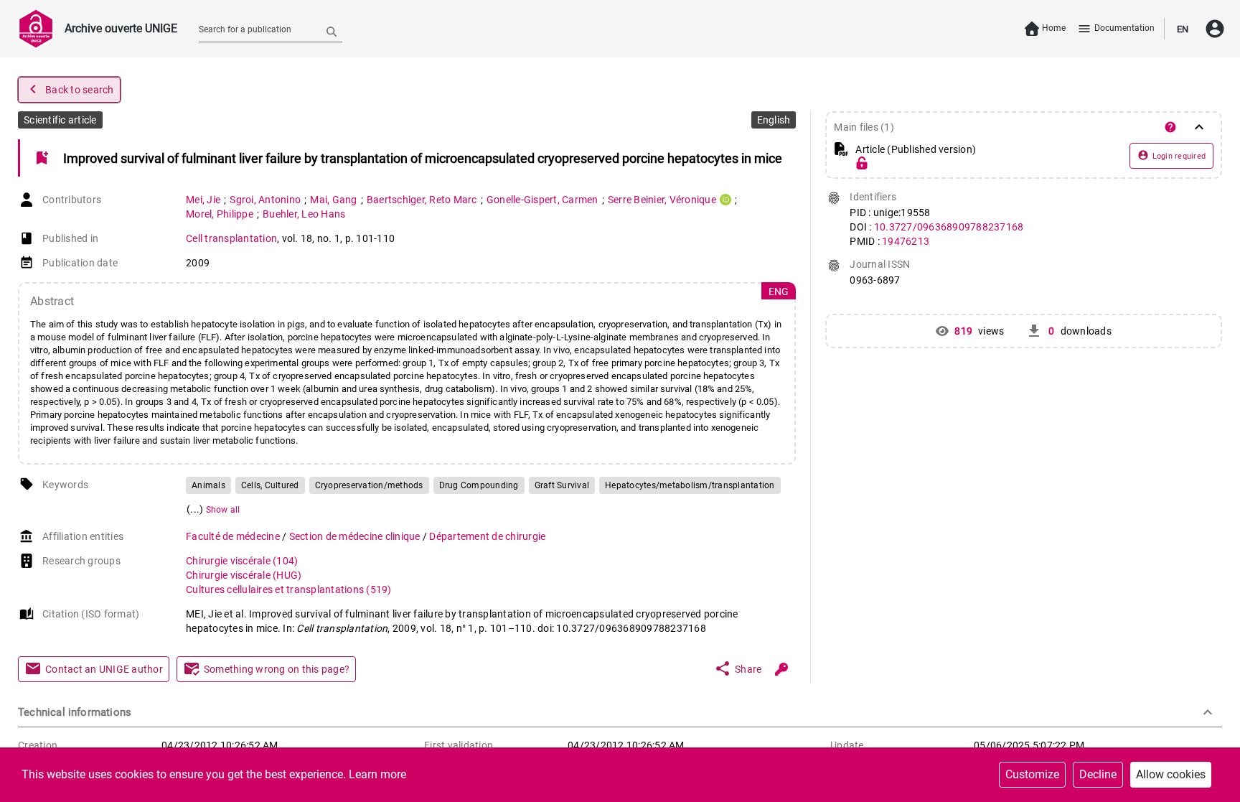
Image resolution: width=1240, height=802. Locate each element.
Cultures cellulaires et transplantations (289, 589)
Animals (208, 485)
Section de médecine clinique (356, 536)
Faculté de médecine (234, 536)
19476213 (905, 241)
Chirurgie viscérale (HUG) (243, 575)
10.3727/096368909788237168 (949, 227)
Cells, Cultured (270, 485)
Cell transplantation (231, 238)
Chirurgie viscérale (242, 560)
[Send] (331, 31)
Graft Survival (562, 485)
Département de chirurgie (487, 536)
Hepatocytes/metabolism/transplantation (690, 485)
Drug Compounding (479, 485)
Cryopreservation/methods (369, 485)
